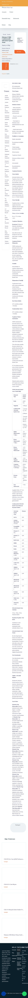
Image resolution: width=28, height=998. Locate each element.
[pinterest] (9, 994)
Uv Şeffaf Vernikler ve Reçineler (7, 219)
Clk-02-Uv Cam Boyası (10, 884)
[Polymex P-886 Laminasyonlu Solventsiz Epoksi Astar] (20, 38)
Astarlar (8, 73)
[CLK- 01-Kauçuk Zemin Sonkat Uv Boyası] (14, 894)
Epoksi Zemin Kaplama (14, 993)
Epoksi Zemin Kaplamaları (7, 124)
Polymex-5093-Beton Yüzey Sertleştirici (15, 935)
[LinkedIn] (17, 828)
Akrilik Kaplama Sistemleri (7, 97)
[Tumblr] (21, 828)
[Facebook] (13, 828)
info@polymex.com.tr (5, 4)
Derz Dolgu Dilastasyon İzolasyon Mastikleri (7, 235)
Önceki (4, 34)
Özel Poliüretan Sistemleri (7, 136)
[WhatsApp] (19, 828)
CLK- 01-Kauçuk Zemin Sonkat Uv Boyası (15, 909)
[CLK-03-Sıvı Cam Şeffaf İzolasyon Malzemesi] (14, 844)
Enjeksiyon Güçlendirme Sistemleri (7, 117)
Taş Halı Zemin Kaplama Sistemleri (7, 202)
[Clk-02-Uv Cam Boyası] (14, 869)
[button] (14, 25)
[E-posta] (13, 830)
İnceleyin (6, 861)
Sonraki (8, 34)
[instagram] (7, 994)
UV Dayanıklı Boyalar (7, 211)
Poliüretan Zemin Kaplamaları (7, 156)
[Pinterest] (24, 828)
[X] (15, 828)
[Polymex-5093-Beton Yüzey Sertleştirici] (14, 920)
